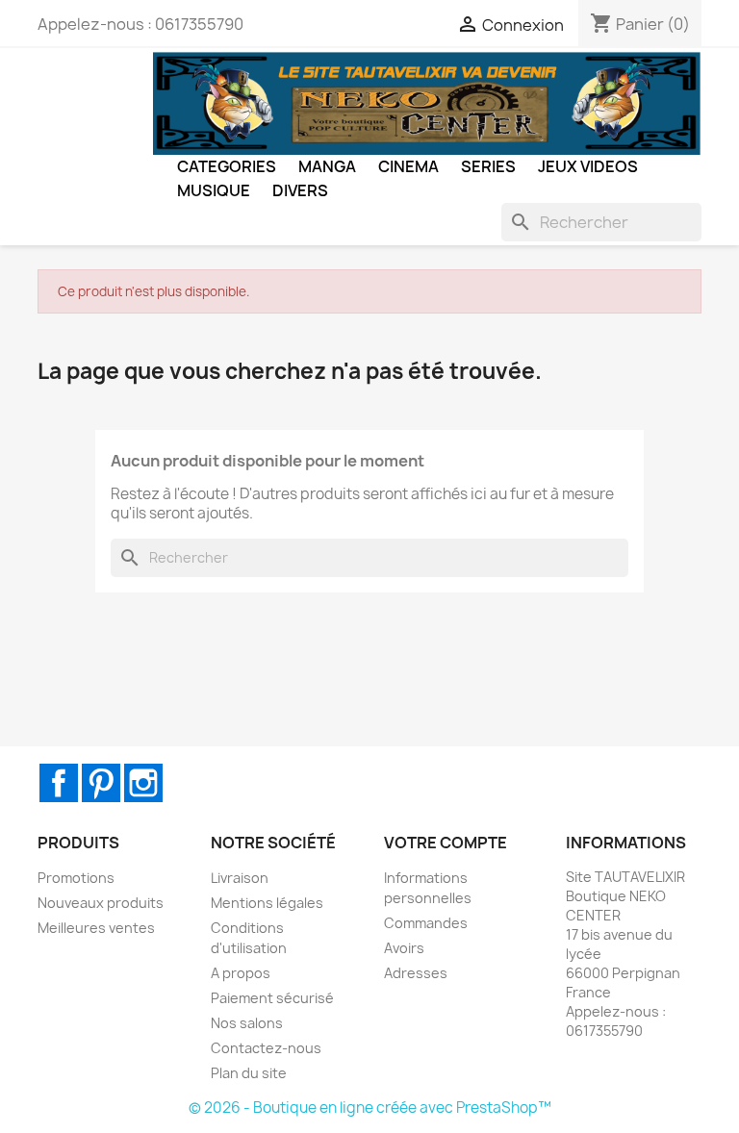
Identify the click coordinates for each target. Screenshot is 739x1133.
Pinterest (101, 783)
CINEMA (408, 166)
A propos (240, 973)
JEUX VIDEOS (588, 166)
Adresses (415, 973)
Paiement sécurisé (272, 998)
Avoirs (404, 948)
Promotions (76, 878)
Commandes (426, 923)
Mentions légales (267, 903)
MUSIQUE (213, 190)
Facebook (58, 783)
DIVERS (300, 190)
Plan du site (249, 1073)
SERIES (488, 166)
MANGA (327, 166)
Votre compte (445, 842)
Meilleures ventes (96, 928)
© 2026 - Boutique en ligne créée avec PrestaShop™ (370, 1107)
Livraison (239, 878)
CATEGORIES (226, 166)
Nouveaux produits (101, 903)
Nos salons (247, 1023)
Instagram (143, 783)
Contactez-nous (266, 1048)
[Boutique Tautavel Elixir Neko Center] (427, 102)
